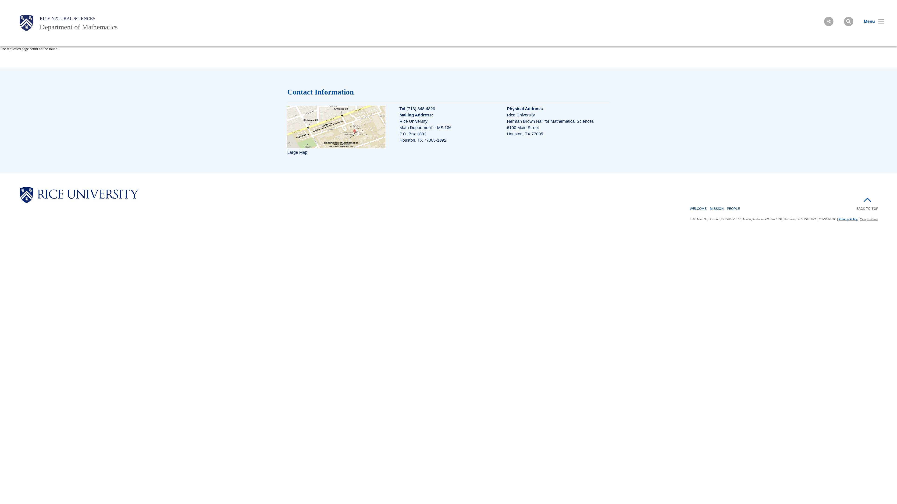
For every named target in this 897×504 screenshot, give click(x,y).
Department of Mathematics (79, 27)
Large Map (297, 152)
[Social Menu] (828, 21)
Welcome (698, 208)
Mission (717, 208)
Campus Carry (869, 219)
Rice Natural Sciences (67, 18)
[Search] (848, 21)
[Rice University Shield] (26, 23)
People (733, 208)
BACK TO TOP (867, 208)
